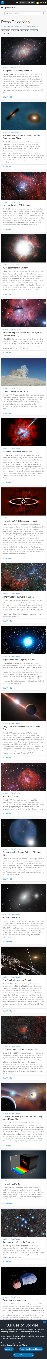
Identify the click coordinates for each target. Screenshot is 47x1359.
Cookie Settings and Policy (23, 1355)
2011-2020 (15, 31)
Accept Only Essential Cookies (31, 1349)
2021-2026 (5, 31)
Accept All (8, 1349)
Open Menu (9, 7)
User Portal (30, 2)
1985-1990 (5, 34)
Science (22, 2)
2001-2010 (24, 31)
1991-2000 (34, 31)
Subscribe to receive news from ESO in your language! (19, 26)
